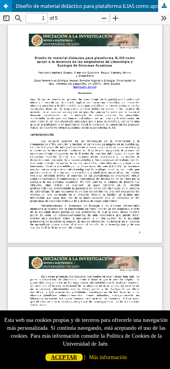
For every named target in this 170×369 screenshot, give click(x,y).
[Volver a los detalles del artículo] (6, 6)
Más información (108, 357)
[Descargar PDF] (164, 6)
